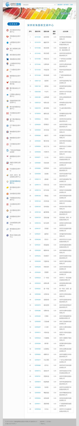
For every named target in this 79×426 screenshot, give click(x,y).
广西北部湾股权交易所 (15, 151)
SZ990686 (38, 365)
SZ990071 (38, 157)
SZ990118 (38, 190)
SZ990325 (38, 283)
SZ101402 (38, 53)
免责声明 (42, 421)
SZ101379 (38, 42)
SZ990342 (38, 289)
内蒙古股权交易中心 (15, 163)
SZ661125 (38, 81)
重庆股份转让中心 (15, 89)
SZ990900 (38, 393)
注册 (71, 4)
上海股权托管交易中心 (15, 64)
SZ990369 (38, 300)
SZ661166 (38, 86)
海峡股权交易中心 (15, 139)
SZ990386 (38, 310)
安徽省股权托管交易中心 (15, 101)
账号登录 (66, 4)
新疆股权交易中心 (15, 157)
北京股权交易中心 (15, 211)
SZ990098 (38, 174)
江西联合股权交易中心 (15, 95)
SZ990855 (38, 387)
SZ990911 (38, 404)
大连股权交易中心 (15, 205)
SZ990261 (38, 245)
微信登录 (60, 4)
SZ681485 (38, 97)
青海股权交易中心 (15, 230)
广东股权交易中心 (15, 70)
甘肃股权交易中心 (15, 217)
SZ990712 (38, 371)
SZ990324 (38, 278)
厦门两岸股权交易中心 (15, 120)
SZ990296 (38, 261)
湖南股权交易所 (15, 59)
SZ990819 (38, 382)
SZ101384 (38, 48)
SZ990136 (38, 196)
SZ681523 (38, 102)
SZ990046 (38, 135)
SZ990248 (38, 239)
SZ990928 (38, 409)
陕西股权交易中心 (15, 77)
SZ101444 (38, 75)
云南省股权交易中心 (15, 223)
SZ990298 (38, 267)
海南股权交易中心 (15, 132)
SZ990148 (38, 212)
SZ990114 (38, 185)
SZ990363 (38, 294)
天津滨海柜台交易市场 (15, 83)
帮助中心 (43, 423)
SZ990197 (38, 228)
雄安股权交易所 (15, 55)
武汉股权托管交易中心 (15, 31)
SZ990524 (38, 338)
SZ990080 (38, 163)
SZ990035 (38, 124)
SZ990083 (38, 168)
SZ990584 (38, 343)
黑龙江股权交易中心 (15, 236)
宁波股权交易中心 (15, 170)
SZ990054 (38, 146)
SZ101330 (38, 37)
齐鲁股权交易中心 (15, 37)
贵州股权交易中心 (15, 188)
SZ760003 (38, 113)
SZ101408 (38, 59)
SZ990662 (38, 354)
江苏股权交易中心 (15, 145)
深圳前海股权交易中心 (15, 182)
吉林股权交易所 (15, 193)
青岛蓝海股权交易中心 (15, 108)
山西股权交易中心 (15, 43)
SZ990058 (38, 152)
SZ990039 (38, 130)
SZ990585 (38, 349)
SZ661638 (38, 92)
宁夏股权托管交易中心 (15, 199)
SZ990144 (38, 201)
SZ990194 (38, 223)
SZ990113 (38, 179)
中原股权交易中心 (15, 114)
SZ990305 (38, 272)
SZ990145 (38, 206)
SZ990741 (38, 376)
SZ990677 (38, 360)
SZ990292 (38, 256)
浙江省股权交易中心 (15, 49)
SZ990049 (38, 141)
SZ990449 (38, 316)
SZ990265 (38, 250)
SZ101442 (38, 64)
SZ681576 (38, 108)
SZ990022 (38, 119)
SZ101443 (38, 70)
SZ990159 (38, 217)
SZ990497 (38, 327)
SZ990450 (38, 321)
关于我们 (48, 421)
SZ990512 (38, 332)
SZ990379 (38, 305)
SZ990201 (38, 234)
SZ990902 (38, 398)
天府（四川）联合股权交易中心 (15, 176)
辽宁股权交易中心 (15, 126)
